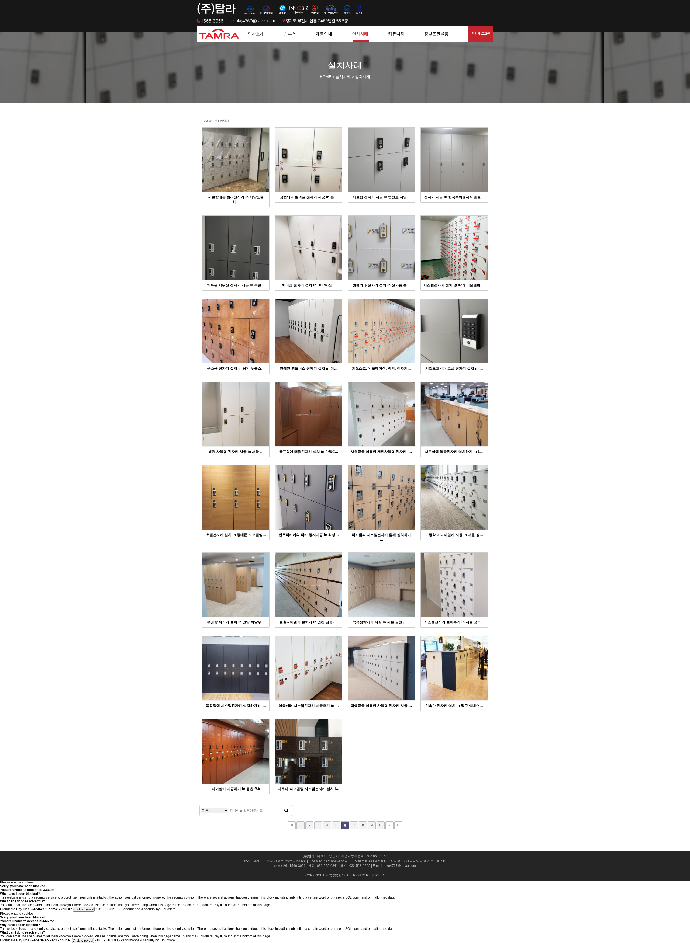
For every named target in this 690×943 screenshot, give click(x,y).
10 (380, 825)
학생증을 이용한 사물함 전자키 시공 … (381, 706)
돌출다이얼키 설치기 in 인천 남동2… (309, 622)
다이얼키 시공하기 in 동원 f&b (236, 789)
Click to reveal (83, 909)
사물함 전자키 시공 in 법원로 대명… (381, 197)
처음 (292, 825)
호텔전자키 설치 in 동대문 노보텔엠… (236, 535)
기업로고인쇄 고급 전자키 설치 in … (454, 368)
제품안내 (324, 33)
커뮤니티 (396, 33)
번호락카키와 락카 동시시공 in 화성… (309, 535)
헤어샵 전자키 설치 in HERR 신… (308, 285)
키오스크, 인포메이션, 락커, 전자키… (381, 368)
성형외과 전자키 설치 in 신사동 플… (381, 285)
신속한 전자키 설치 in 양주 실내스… (454, 706)
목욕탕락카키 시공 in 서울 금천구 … (381, 622)
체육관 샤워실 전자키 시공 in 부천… (236, 285)
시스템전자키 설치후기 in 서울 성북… (454, 622)
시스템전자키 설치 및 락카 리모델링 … (454, 285)
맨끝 (398, 825)
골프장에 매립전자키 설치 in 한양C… (308, 452)
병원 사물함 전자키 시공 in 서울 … (236, 452)
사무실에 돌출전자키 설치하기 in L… (454, 452)
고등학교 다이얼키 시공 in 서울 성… (454, 535)
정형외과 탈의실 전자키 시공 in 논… (308, 197)
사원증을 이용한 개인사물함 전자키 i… (381, 452)
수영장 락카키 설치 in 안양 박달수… (236, 622)
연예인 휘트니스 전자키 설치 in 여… (308, 368)
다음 (389, 825)
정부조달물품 (436, 33)
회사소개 (256, 33)
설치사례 (360, 33)
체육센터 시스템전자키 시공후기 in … (309, 706)
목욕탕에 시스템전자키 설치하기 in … (236, 706)
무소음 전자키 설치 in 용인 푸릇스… (236, 368)
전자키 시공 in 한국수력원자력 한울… (454, 197)
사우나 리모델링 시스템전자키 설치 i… (308, 789)
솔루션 (290, 33)
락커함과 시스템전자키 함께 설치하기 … (381, 537)
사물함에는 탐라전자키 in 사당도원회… (236, 199)
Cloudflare (168, 909)
